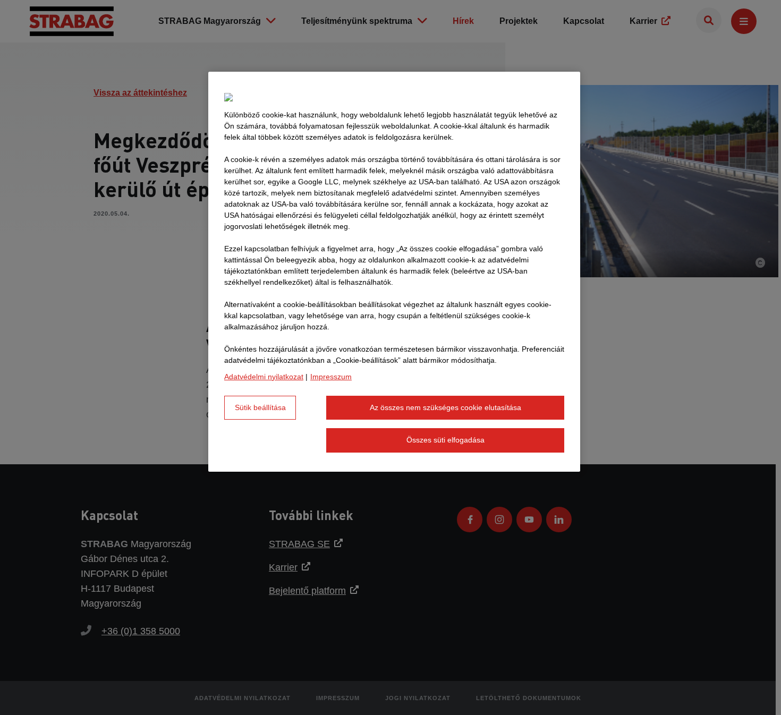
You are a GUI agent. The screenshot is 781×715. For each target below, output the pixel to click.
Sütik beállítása (260, 407)
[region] (394, 272)
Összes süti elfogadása (445, 440)
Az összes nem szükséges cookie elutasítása (445, 407)
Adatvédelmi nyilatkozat (263, 376)
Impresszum (331, 376)
